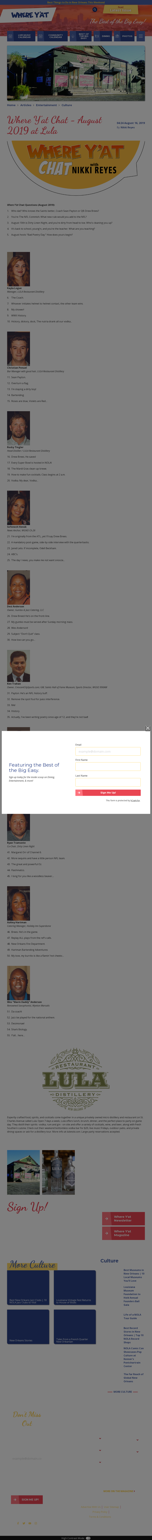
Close (147, 728)
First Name (81, 760)
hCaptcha (135, 800)
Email (78, 744)
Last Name (81, 775)
